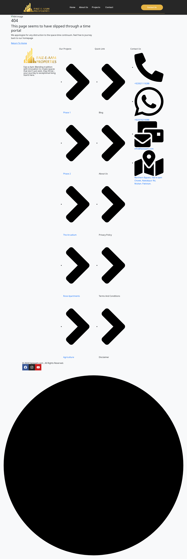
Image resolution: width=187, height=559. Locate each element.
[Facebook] (25, 367)
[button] (96, 7)
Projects (96, 7)
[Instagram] (32, 367)
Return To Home (19, 43)
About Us (83, 7)
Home (72, 7)
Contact (109, 7)
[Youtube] (38, 367)
